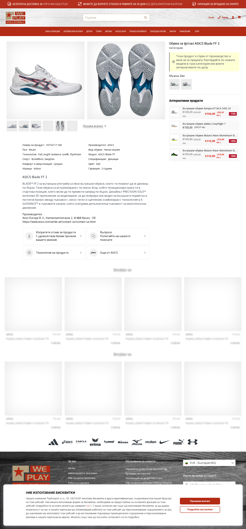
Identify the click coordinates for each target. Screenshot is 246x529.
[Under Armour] (192, 442)
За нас (211, 17)
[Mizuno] (137, 442)
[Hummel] (109, 442)
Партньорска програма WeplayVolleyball (149, 482)
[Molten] (151, 442)
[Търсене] (146, 17)
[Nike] (165, 442)
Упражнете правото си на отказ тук (146, 469)
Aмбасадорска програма (82, 473)
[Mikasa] (123, 442)
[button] (139, 17)
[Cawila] (81, 442)
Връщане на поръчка (138, 473)
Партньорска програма (81, 478)
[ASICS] (67, 442)
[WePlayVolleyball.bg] (37, 476)
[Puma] (179, 442)
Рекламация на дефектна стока (144, 478)
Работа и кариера (78, 483)
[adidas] (53, 442)
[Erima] (95, 442)
